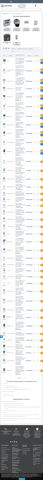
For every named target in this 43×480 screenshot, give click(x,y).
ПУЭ (2, 463)
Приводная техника (16, 470)
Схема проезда (5, 456)
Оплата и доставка (6, 449)
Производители (5, 468)
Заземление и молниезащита (15, 454)
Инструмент (14, 456)
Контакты (4, 464)
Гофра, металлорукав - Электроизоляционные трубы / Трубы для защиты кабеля (17, 449)
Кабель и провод (15, 460)
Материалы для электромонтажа (15, 462)
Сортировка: (13, 48)
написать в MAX (22, 6)
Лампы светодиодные (15, 468)
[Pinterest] (14, 441)
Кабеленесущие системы (15, 458)
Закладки (25, 452)
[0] (35, 6)
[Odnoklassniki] (12, 441)
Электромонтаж (5, 454)
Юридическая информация (5, 458)
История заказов (26, 450)
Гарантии (4, 452)
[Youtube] (16, 441)
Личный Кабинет (26, 448)
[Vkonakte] (11, 441)
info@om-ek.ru (22, 7)
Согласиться (21, 478)
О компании (4, 447)
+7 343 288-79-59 (37, 452)
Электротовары (5, 13)
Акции (3, 469)
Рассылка (25, 453)
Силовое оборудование (15, 472)
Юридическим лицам (5, 461)
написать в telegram (22, 5)
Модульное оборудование (15, 465)
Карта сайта (4, 466)
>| (24, 378)
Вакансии (4, 451)
